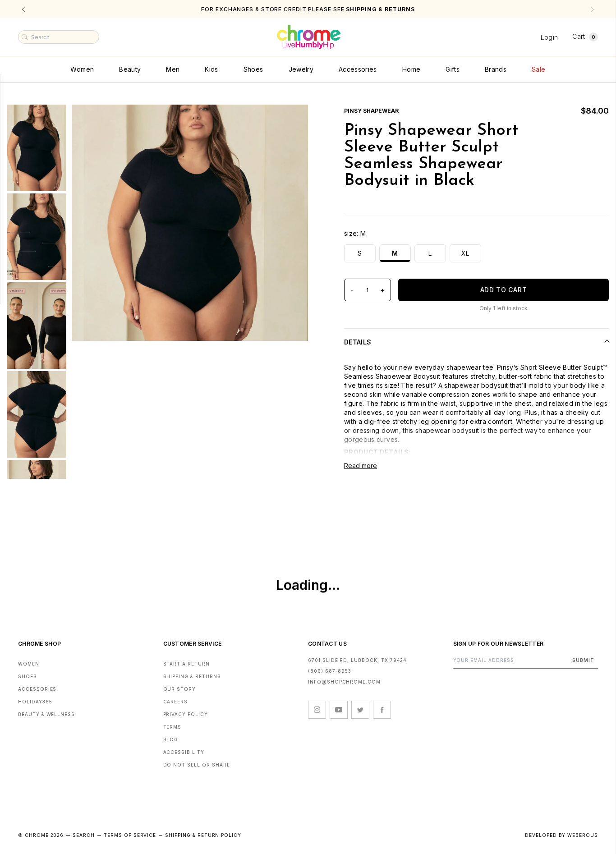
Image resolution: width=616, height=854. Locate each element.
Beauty (130, 69)
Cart (583, 36)
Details (357, 342)
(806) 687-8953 (329, 671)
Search (84, 835)
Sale (538, 69)
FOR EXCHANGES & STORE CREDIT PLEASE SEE (307, 9)
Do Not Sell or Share (196, 764)
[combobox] (58, 37)
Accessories (358, 69)
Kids (211, 69)
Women (82, 69)
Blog (171, 739)
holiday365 (35, 701)
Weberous (582, 835)
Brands (495, 69)
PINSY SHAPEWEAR (371, 110)
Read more (360, 465)
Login (549, 37)
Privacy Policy (185, 714)
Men (172, 69)
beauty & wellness (46, 714)
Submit (583, 660)
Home (411, 69)
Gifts (453, 69)
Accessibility (183, 752)
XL (465, 253)
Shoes (253, 69)
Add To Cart (503, 290)
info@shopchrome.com (344, 681)
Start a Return (186, 663)
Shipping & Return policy (203, 835)
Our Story (179, 689)
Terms (172, 727)
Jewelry (301, 69)
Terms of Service (130, 835)
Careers (175, 701)
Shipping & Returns (192, 676)
